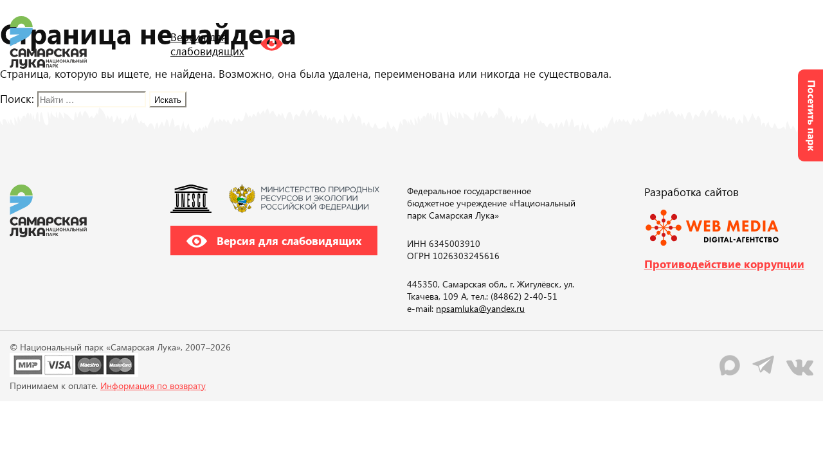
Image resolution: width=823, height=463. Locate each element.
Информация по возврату (153, 385)
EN (707, 42)
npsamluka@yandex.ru (480, 308)
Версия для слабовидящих (287, 240)
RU (681, 42)
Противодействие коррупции (724, 264)
